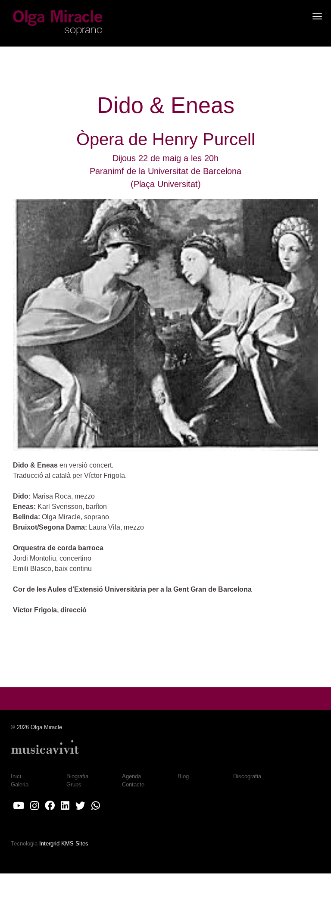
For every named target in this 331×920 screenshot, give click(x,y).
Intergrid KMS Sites (63, 843)
